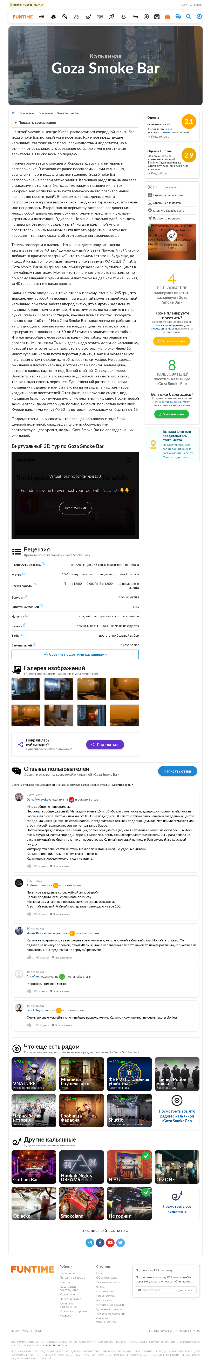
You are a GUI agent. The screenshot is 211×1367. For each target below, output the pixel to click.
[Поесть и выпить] (100, 16)
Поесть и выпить (71, 1299)
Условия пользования (110, 1313)
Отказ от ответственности (107, 1319)
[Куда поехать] (41, 16)
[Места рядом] (146, 16)
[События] (157, 16)
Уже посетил (173, 414)
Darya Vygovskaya (39, 799)
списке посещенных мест (172, 401)
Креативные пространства (69, 1288)
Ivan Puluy (33, 1010)
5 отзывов (164, 132)
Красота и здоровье (73, 1311)
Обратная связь (191, 4)
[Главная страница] (13, 113)
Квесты (65, 1282)
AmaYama (33, 976)
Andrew (32, 885)
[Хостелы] (135, 16)
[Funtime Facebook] (101, 1242)
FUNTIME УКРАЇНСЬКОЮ (27, 4)
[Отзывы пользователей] (178, 16)
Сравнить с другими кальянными (77, 654)
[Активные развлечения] (112, 16)
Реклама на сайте (108, 1282)
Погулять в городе (72, 1277)
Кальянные (26, 113)
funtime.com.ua (187, 1331)
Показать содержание (37, 122)
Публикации (104, 1291)
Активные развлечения (68, 1305)
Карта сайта (104, 1300)
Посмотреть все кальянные (177, 1208)
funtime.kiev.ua (56, 1345)
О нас (100, 1273)
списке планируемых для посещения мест (170, 326)
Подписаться (183, 1290)
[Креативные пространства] (77, 16)
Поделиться (107, 744)
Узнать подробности (177, 457)
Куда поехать (69, 1273)
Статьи (101, 1286)
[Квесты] (65, 16)
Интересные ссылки (110, 1304)
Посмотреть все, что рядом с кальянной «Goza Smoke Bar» (177, 1116)
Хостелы (66, 1315)
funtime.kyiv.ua (160, 1331)
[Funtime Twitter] (121, 1242)
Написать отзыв (178, 771)
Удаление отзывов (109, 1309)
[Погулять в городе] (53, 16)
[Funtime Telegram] (91, 1242)
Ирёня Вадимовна (39, 933)
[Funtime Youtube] (111, 1242)
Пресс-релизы (105, 1295)
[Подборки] (167, 16)
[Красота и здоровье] (123, 16)
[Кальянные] (88, 16)
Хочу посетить (173, 341)
